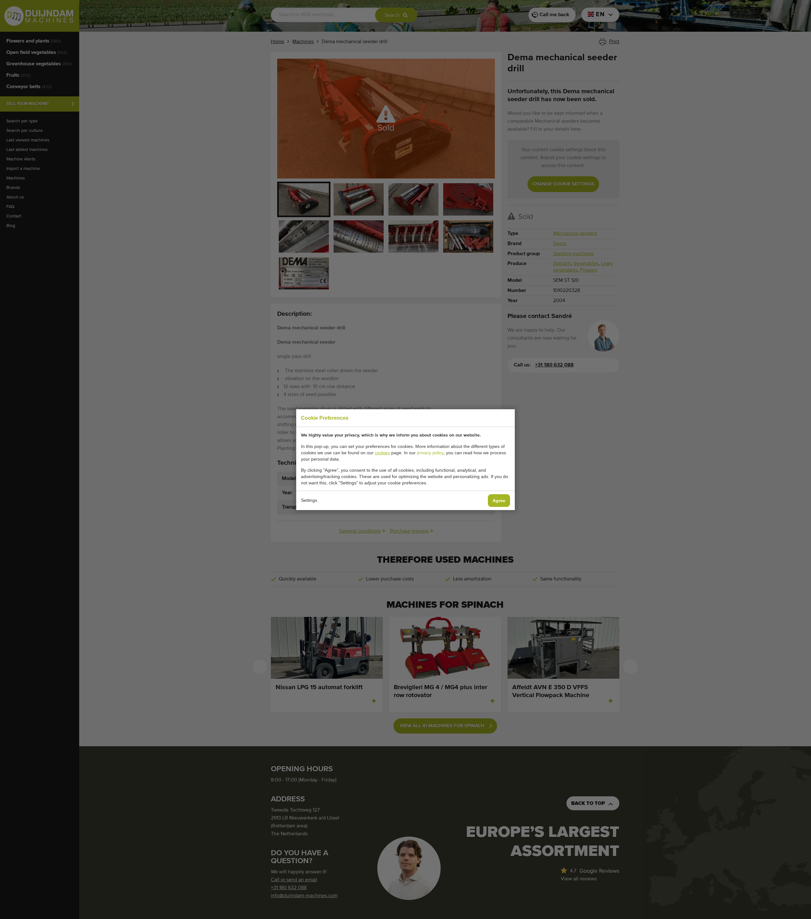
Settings (309, 500)
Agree (499, 500)
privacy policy (430, 452)
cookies (382, 452)
